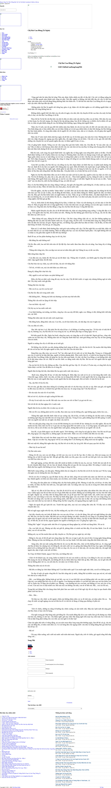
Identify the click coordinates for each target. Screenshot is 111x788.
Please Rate (30, 57)
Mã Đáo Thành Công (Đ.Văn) (63, 766)
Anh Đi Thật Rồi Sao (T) (62, 745)
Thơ (3, 33)
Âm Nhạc (4, 52)
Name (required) (50, 660)
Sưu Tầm (4, 79)
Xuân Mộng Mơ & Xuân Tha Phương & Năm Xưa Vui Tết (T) (72, 755)
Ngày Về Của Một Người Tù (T (64, 741)
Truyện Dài (5, 42)
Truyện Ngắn (5, 44)
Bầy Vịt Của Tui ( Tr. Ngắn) (63, 727)
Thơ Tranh (5, 34)
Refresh (29, 695)
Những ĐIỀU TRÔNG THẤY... (64, 748)
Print (31, 37)
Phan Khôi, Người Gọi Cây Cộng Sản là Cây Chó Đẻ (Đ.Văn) (71, 723)
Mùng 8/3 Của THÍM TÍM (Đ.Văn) (65, 720)
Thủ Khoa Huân (16, 787)
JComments (69, 702)
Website (48, 668)
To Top (101, 787)
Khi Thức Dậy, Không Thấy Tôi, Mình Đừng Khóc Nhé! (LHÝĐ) (72, 770)
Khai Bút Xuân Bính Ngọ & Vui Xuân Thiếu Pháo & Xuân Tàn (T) (73, 752)
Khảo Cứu (4, 76)
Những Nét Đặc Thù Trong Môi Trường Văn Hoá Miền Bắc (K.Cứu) (73, 762)
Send (29, 701)
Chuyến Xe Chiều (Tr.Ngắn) (63, 777)
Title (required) (49, 673)
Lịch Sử (4, 77)
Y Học (3, 80)
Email (31, 38)
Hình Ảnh (4, 50)
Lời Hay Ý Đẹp (6, 49)
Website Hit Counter (14, 118)
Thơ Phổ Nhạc (5, 39)
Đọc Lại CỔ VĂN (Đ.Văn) (62, 734)
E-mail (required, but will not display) (55, 664)
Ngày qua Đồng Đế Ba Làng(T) (64, 784)
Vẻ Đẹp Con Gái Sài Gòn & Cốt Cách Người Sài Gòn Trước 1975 (72, 759)
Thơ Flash (4, 35)
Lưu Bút (4, 46)
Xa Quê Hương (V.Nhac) (62, 738)
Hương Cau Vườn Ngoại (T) (63, 730)
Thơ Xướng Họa (6, 37)
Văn (3, 41)
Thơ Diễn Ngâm (6, 38)
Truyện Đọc (5, 45)
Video (3, 53)
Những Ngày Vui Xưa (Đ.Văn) (63, 773)
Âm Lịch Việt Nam (6, 48)
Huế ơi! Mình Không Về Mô (63, 716)
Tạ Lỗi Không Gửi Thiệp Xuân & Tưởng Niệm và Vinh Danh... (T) (73, 780)
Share (29, 645)
